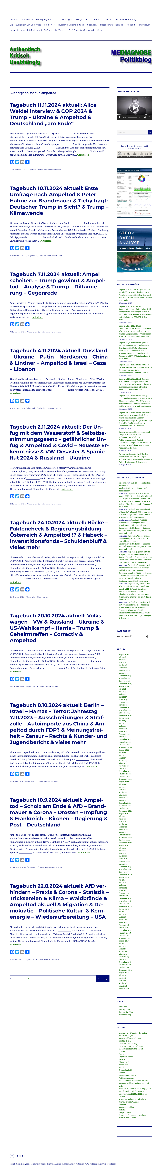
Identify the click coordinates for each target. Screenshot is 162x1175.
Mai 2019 (122, 885)
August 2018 (124, 909)
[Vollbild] (149, 117)
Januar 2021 (123, 832)
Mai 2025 (122, 694)
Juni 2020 (122, 851)
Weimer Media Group (127, 1118)
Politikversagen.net (126, 1078)
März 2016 (123, 986)
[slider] (132, 117)
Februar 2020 (124, 861)
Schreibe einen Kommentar (49, 170)
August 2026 (124, 654)
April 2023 (123, 761)
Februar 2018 (124, 925)
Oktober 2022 (124, 776)
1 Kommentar (42, 597)
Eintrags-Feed (124, 1009)
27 (28, 978)
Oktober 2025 (124, 681)
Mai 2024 (122, 726)
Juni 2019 (122, 883)
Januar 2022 (123, 800)
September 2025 (125, 684)
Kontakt (131, 25)
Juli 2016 (122, 975)
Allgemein (31, 170)
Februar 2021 (124, 829)
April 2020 (123, 856)
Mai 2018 (122, 917)
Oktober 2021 (124, 808)
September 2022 (125, 779)
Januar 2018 (123, 928)
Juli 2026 (122, 657)
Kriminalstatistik (125, 1070)
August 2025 (124, 686)
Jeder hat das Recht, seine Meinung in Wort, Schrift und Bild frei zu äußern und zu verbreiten (47, 1164)
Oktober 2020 (124, 840)
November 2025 (125, 678)
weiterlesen (83, 155)
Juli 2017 (122, 944)
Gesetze (14, 19)
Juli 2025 (122, 689)
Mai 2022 (122, 790)
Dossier (108, 19)
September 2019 (125, 875)
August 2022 (124, 782)
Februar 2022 (124, 798)
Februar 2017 (124, 957)
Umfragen (67, 19)
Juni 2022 (122, 787)
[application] (134, 108)
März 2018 (123, 922)
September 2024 (125, 715)
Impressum (144, 25)
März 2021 (123, 827)
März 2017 (123, 954)
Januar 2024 (123, 737)
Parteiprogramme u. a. (47, 19)
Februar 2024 (124, 734)
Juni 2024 (122, 723)
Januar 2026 (124, 673)
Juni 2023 (122, 755)
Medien (48, 25)
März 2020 (123, 859)
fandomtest (123, 483)
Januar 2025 (123, 705)
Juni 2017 (122, 946)
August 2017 (124, 941)
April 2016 (123, 983)
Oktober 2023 (124, 745)
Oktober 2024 (124, 713)
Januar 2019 (123, 896)
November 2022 (125, 774)
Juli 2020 (122, 848)
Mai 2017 (122, 949)
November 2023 (125, 742)
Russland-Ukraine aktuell (71, 25)
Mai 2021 (122, 822)
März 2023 (123, 763)
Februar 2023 (124, 766)
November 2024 (125, 710)
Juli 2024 (122, 721)
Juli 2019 (122, 880)
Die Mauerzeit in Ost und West (25, 25)
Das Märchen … (93, 19)
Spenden (92, 25)
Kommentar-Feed (126, 1012)
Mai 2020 (122, 853)
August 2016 (124, 973)
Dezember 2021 (125, 803)
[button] (134, 108)
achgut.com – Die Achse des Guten (133, 1033)
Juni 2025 (122, 692)
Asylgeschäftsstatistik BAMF (130, 1038)
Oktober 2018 (124, 904)
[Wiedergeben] (120, 117)
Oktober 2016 (124, 967)
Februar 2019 (124, 893)
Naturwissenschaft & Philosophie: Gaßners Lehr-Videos (37, 30)
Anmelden (123, 1007)
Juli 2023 (122, 753)
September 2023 (125, 747)
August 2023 (124, 750)
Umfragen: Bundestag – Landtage (132, 1115)
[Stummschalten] (145, 117)
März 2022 (123, 795)
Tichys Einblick (125, 1112)
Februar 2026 (124, 670)
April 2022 (123, 792)
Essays (79, 19)
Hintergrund (124, 1062)
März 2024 (123, 731)
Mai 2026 (122, 662)
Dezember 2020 (125, 835)
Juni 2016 (122, 978)
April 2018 (123, 920)
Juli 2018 (122, 912)
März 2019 (123, 890)
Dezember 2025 (125, 676)
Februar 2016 (124, 989)
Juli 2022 (122, 784)
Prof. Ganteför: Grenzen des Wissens (87, 30)
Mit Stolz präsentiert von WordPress (101, 1164)
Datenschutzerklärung (111, 25)
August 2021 (124, 814)
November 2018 (125, 901)
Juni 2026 (123, 660)
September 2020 (125, 843)
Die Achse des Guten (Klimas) (131, 1046)
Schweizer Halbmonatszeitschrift (132, 1099)
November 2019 (125, 869)
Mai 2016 (122, 981)
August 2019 (124, 877)
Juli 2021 (122, 816)
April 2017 (123, 951)
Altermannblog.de (126, 1036)
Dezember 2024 (125, 708)
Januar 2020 (123, 864)
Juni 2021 (122, 819)
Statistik (26, 19)
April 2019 (123, 888)
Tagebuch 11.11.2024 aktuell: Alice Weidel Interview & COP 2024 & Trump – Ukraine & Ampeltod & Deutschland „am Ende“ (53, 114)
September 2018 (125, 906)
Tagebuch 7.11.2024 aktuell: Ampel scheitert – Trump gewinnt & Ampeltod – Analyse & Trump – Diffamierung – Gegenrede (58, 283)
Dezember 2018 (125, 898)
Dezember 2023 (125, 739)
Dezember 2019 (125, 867)
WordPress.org (125, 1015)
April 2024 (123, 729)
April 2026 (123, 665)
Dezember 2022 (125, 771)
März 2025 (123, 700)
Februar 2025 (124, 702)
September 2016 (125, 970)
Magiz (121, 488)
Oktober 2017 (124, 936)
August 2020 (124, 845)
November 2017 (125, 933)
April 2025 (123, 697)
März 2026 (123, 668)
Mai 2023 (122, 758)
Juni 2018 (122, 914)
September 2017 (125, 938)
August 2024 (124, 718)
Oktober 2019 (124, 872)
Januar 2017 (123, 959)
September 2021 (125, 811)
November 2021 (125, 806)
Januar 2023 (123, 769)
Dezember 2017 (125, 930)
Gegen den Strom (126, 1057)
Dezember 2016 (125, 962)
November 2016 (125, 965)
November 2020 (125, 837)
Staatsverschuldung (126, 19)
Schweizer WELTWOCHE (128, 1102)
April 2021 (123, 824)
